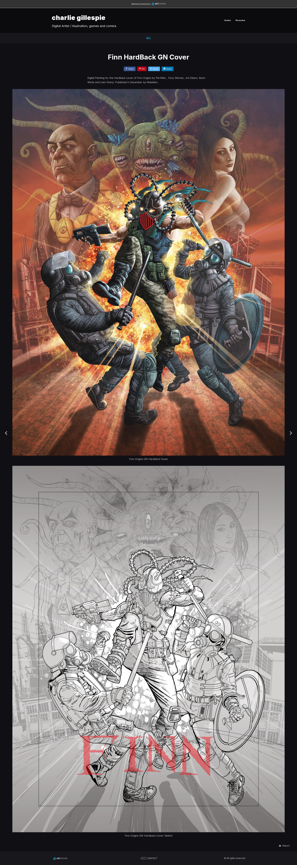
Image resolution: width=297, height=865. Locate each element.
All (148, 38)
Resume (240, 20)
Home (227, 20)
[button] (284, 845)
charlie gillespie (78, 17)
